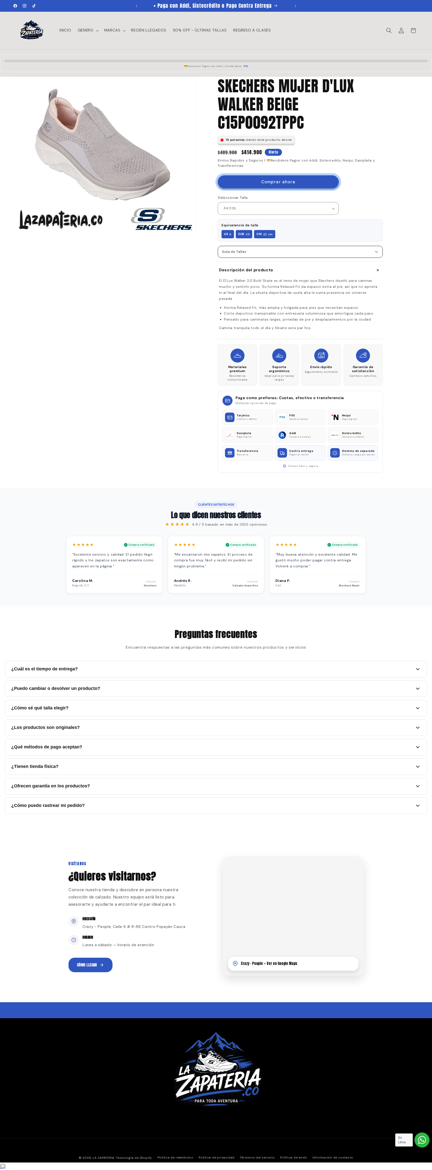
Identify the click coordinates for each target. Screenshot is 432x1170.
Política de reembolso (176, 1157)
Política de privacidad (216, 1157)
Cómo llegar (87, 965)
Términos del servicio (257, 1157)
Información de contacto (332, 1157)
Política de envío (293, 1157)
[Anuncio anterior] (136, 6)
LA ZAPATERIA (103, 1158)
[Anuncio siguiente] (295, 6)
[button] (87, 30)
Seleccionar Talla (233, 198)
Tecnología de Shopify (134, 1158)
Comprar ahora (278, 182)
